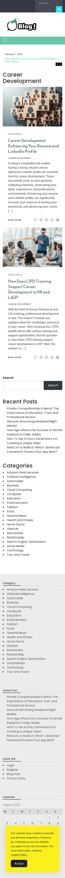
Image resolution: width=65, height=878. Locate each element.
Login (10, 765)
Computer (14, 494)
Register (12, 770)
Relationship (15, 537)
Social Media (15, 546)
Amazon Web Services (23, 472)
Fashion (12, 507)
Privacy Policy (16, 778)
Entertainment (17, 503)
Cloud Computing (19, 490)
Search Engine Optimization (26, 542)
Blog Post (13, 774)
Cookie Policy (19, 854)
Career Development (19, 158)
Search (8, 378)
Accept (19, 863)
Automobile (15, 481)
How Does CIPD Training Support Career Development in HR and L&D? (29, 289)
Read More (14, 219)
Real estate (15, 533)
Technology (15, 550)
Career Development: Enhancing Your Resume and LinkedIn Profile (33, 146)
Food (10, 511)
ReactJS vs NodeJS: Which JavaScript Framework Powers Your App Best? (33, 449)
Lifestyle (12, 529)
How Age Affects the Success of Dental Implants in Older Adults (32, 60)
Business (13, 485)
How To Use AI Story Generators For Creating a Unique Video (32, 441)
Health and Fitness (20, 520)
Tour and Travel (18, 555)
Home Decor (16, 524)
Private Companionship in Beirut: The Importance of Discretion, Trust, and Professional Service (33, 412)
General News (17, 516)
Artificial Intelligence (21, 477)
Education (15, 134)
